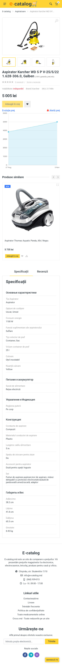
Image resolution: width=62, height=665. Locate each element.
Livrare (31, 602)
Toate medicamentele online (31, 614)
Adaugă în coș (12, 104)
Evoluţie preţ (8, 110)
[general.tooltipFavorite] (22, 256)
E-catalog (6, 11)
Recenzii (42, 271)
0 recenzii (19, 82)
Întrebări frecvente (31, 606)
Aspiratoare (20, 11)
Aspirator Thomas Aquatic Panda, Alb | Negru (26, 240)
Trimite (51, 641)
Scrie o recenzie (33, 82)
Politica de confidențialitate (31, 610)
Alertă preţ (54, 110)
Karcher (35, 89)
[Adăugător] (57, 185)
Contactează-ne (31, 598)
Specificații (21, 271)
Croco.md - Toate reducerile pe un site (31, 618)
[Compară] (26, 256)
